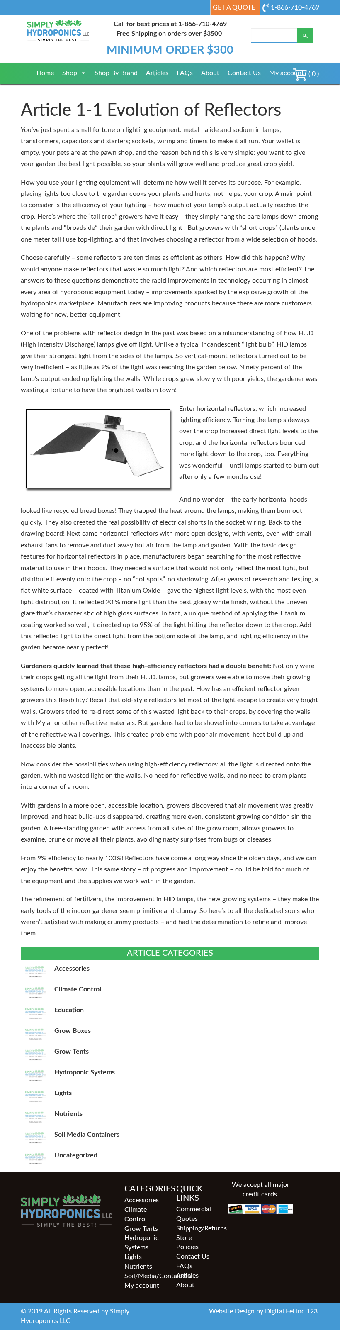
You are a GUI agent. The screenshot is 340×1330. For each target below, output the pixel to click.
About (210, 73)
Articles (157, 73)
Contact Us (244, 73)
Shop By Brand (116, 73)
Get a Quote (234, 7)
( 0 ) (313, 74)
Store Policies (187, 1243)
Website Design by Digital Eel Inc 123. (264, 1311)
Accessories (141, 1200)
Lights (133, 1257)
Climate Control (135, 1214)
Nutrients (138, 1266)
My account (286, 73)
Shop (69, 73)
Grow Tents (141, 1228)
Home (45, 73)
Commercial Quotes (193, 1214)
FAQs (185, 73)
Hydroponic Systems (141, 1243)
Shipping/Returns (196, 1228)
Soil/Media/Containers (144, 1276)
